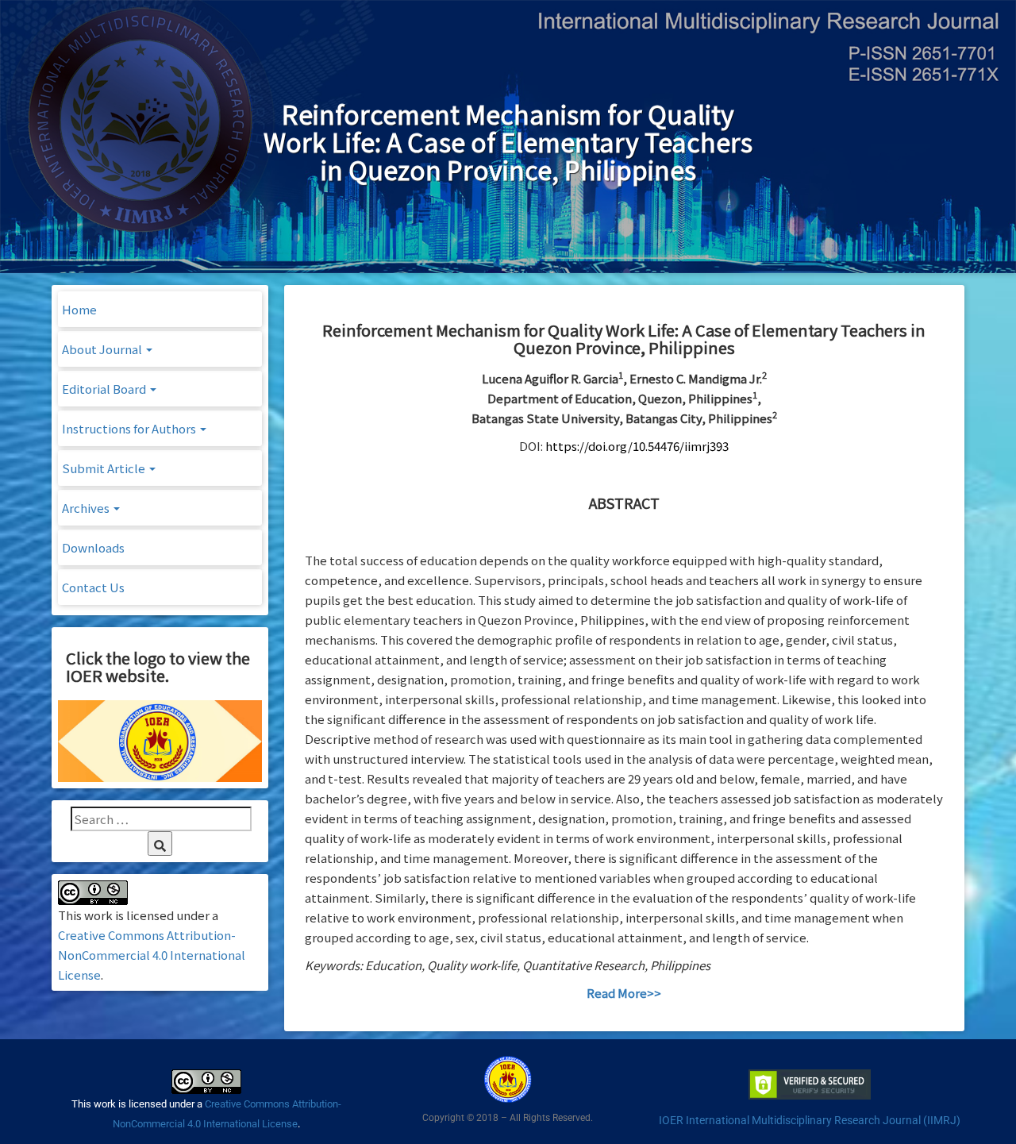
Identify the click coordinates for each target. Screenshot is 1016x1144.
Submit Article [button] (105, 468)
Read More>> (624, 992)
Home (79, 309)
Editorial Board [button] (105, 388)
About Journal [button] (103, 349)
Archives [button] (87, 507)
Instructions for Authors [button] (130, 428)
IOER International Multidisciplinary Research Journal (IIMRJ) (809, 1120)
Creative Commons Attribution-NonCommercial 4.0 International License (151, 954)
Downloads (93, 547)
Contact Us (93, 587)
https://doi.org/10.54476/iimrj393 (637, 445)
